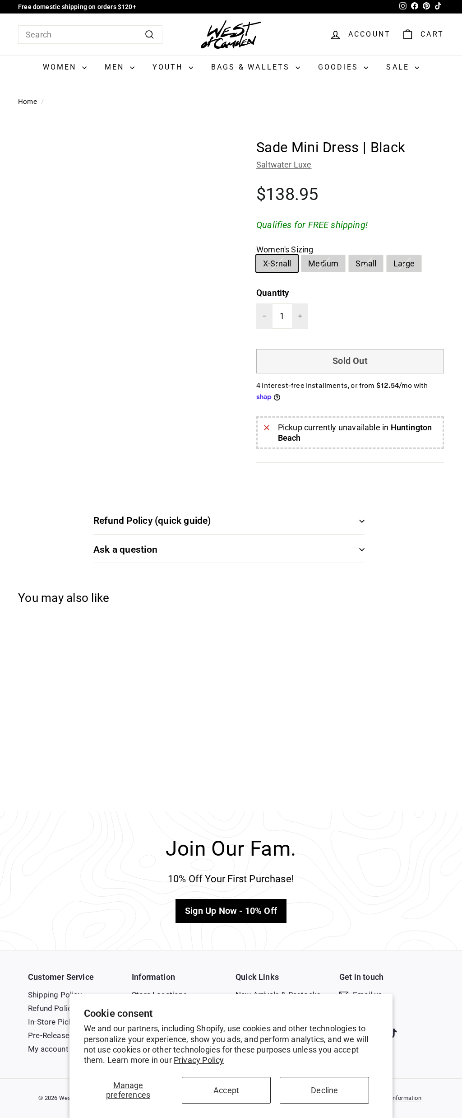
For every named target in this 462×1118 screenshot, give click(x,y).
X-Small (280, 265)
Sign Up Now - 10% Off (231, 910)
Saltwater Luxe (284, 164)
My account (48, 1048)
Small (369, 265)
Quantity (272, 293)
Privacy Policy (199, 1060)
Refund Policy (51, 1008)
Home (27, 102)
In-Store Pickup (55, 1021)
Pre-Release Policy (60, 1035)
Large (407, 265)
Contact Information (395, 1098)
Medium (326, 265)
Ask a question (125, 549)
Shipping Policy (55, 994)
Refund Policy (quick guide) (152, 520)
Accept (226, 1090)
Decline (324, 1090)
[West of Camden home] (231, 34)
